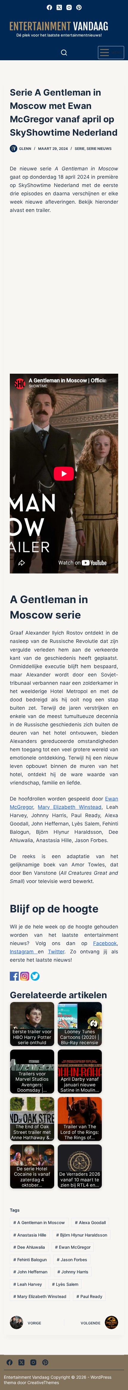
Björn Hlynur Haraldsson (81, 1234)
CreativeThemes (43, 1382)
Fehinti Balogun (30, 1259)
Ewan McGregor (72, 1247)
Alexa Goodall (90, 1222)
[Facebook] (49, 7)
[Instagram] (69, 7)
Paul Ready (89, 1296)
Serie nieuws (99, 148)
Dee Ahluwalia (29, 1247)
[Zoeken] (64, 53)
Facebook (105, 943)
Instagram (24, 952)
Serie (80, 148)
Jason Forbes (72, 1259)
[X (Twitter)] (59, 7)
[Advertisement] (64, 294)
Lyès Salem (65, 1284)
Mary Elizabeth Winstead (69, 807)
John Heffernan (30, 1271)
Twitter (56, 952)
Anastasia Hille (29, 1234)
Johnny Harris (72, 1271)
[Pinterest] (79, 7)
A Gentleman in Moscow (39, 1222)
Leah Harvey (27, 1284)
